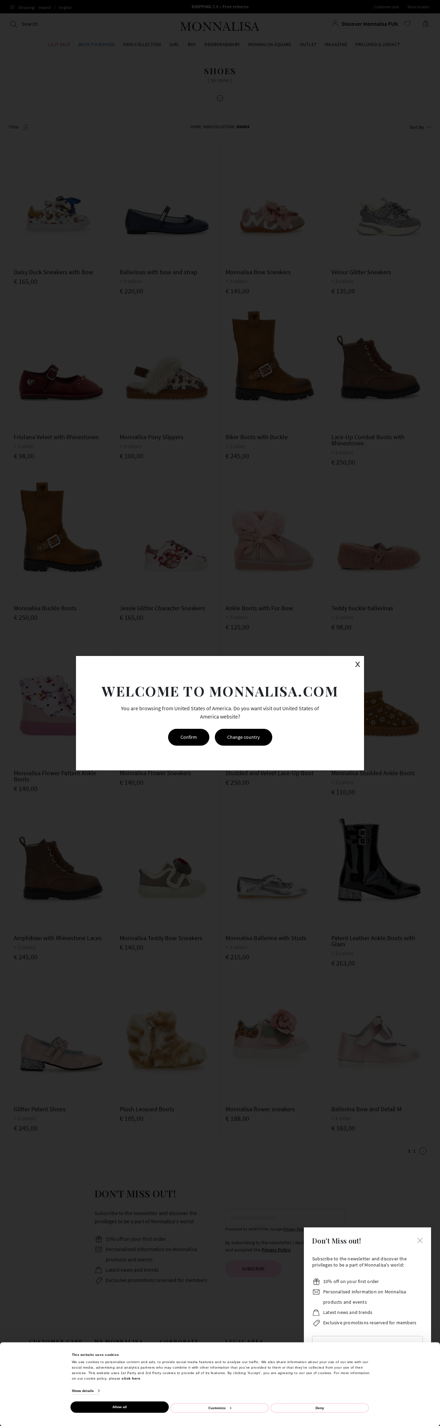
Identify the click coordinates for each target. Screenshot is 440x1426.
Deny (320, 1408)
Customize (217, 1408)
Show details (83, 1391)
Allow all (119, 1407)
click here (131, 1378)
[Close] (420, 1239)
